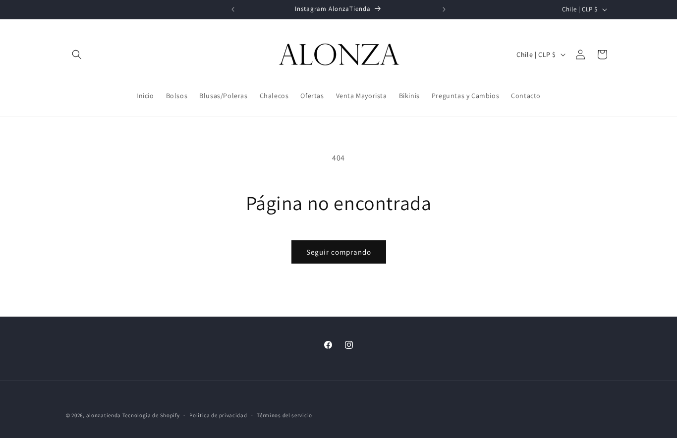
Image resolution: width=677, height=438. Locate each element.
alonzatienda (103, 415)
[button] (77, 54)
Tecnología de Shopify (151, 415)
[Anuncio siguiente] (444, 9)
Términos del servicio (284, 414)
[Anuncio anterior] (233, 9)
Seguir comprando (338, 252)
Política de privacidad (218, 414)
